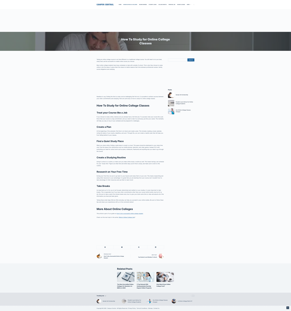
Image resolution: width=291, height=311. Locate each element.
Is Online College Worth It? (185, 301)
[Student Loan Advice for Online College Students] (171, 103)
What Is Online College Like (127, 217)
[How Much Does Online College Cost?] (165, 277)
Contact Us (156, 308)
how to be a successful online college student (130, 213)
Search (191, 60)
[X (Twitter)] (122, 247)
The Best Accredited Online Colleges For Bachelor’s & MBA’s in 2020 (125, 286)
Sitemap (150, 308)
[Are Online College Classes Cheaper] (171, 111)
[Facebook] (105, 247)
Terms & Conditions (142, 308)
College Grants (162, 4)
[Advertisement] (145, 20)
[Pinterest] (138, 247)
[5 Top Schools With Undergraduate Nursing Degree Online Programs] (145, 277)
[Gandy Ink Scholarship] (171, 95)
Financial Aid (172, 4)
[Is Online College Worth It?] (174, 301)
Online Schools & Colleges (130, 4)
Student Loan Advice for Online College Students (134, 301)
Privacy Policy (132, 308)
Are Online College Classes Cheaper (160, 301)
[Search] (193, 4)
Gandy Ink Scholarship (182, 94)
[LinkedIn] (155, 247)
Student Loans (152, 4)
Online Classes (181, 4)
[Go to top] (287, 307)
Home (120, 4)
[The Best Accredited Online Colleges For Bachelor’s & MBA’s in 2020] (126, 277)
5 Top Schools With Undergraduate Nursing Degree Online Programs (144, 286)
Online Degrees (143, 4)
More (188, 4)
